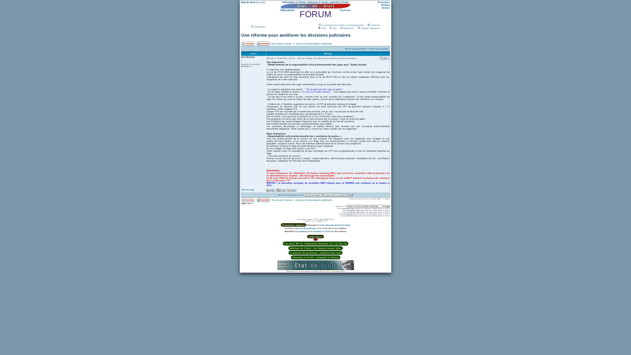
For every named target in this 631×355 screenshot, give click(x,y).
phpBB (309, 219)
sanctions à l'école (321, 231)
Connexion (375, 25)
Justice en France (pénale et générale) (314, 44)
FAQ (335, 28)
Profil (324, 28)
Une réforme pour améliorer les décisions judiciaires (296, 35)
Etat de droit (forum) (281, 44)
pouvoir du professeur (306, 228)
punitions (302, 231)
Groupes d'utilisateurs (370, 28)
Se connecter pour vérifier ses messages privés (343, 25)
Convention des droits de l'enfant (335, 224)
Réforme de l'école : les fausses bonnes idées (315, 248)
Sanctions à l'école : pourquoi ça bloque (315, 257)
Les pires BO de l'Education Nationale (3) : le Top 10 (315, 243)
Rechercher (349, 28)
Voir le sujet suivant (378, 49)
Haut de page (248, 190)
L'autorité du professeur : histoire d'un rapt (315, 252)
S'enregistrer (260, 27)
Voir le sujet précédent (355, 49)
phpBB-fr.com (322, 221)
